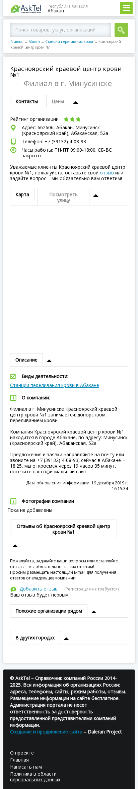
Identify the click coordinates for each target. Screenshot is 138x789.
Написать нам (26, 767)
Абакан (34, 41)
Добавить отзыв (38, 588)
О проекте (22, 752)
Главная (17, 41)
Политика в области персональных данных (35, 777)
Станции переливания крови (69, 41)
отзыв (107, 172)
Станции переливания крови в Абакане (54, 385)
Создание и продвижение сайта (46, 731)
